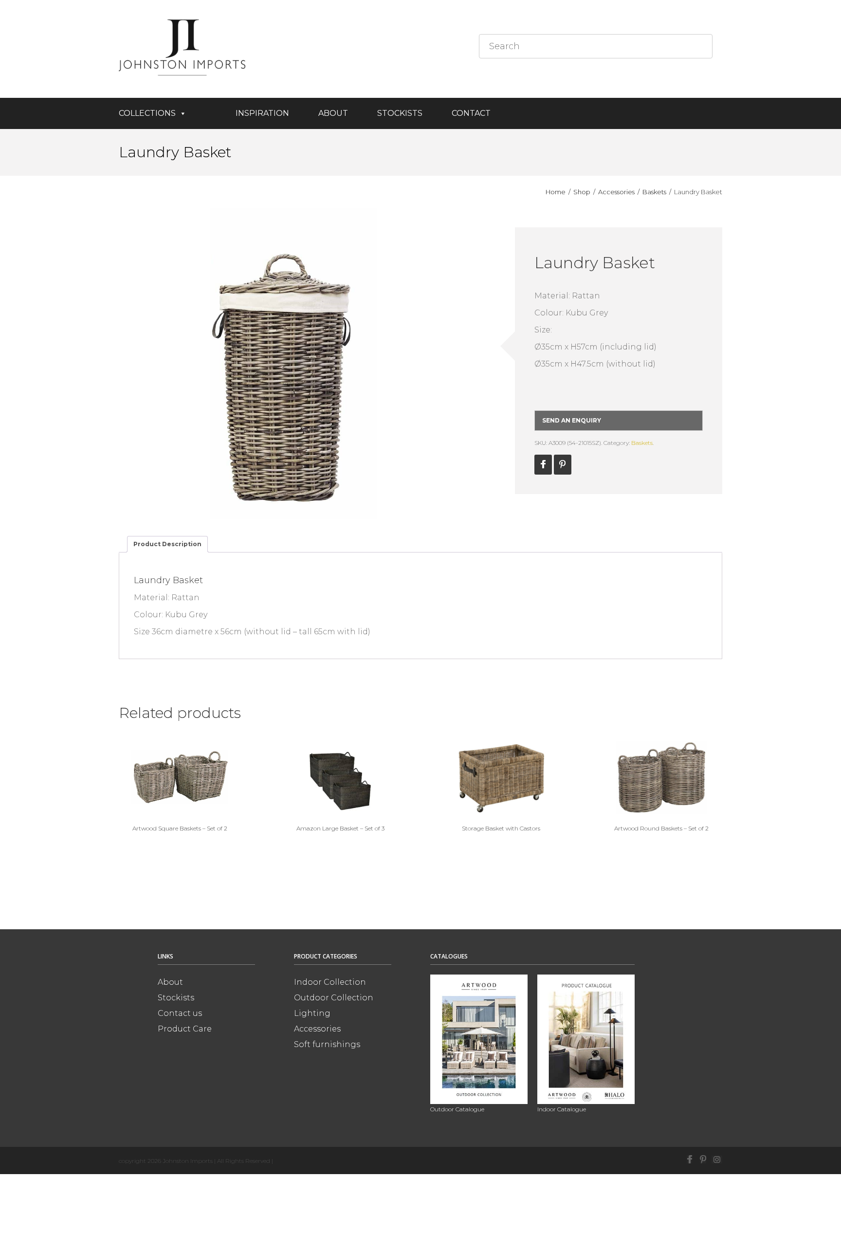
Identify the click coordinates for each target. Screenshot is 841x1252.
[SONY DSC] (294, 363)
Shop (581, 192)
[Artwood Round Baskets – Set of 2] (661, 777)
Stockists (399, 113)
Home (556, 192)
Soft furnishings (327, 1044)
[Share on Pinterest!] (562, 465)
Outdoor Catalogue (457, 1109)
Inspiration (262, 113)
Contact (471, 113)
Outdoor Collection (333, 997)
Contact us (180, 1013)
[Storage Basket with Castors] (501, 777)
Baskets (654, 192)
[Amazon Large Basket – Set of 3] (340, 777)
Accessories (616, 192)
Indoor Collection (330, 982)
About (333, 113)
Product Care (185, 1028)
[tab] (167, 544)
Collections (147, 113)
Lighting (312, 1013)
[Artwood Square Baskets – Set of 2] (179, 777)
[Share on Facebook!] (543, 465)
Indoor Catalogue (561, 1109)
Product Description (167, 544)
